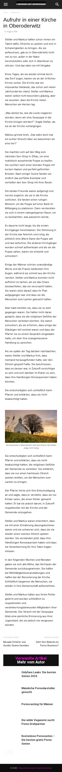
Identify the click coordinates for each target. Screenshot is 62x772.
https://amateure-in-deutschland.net (35, 768)
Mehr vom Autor (31, 662)
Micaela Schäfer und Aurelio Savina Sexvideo (16, 644)
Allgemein (15, 12)
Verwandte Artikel (31, 658)
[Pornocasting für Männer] (11, 708)
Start (5, 12)
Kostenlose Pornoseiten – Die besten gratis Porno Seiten (38, 739)
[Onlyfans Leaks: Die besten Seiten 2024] (11, 676)
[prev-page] (5, 752)
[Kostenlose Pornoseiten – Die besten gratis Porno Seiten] (11, 740)
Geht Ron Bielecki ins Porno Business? (47, 644)
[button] (5, 4)
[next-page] (11, 752)
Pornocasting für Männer (37, 704)
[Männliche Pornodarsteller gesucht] (11, 692)
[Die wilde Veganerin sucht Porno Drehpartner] (11, 724)
